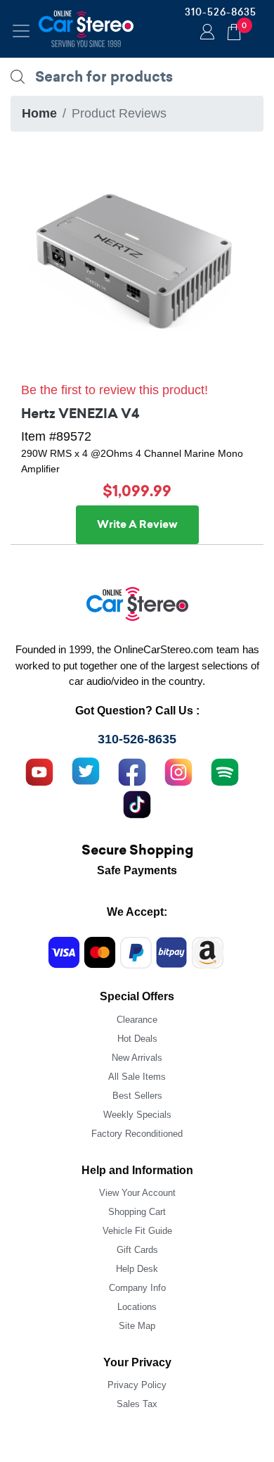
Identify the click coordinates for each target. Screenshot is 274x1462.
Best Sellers (137, 1095)
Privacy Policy (137, 1385)
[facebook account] (132, 771)
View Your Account (137, 1192)
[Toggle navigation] (21, 31)
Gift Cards (137, 1249)
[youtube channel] (39, 771)
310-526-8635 (220, 12)
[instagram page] (178, 771)
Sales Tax (137, 1404)
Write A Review (137, 524)
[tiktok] (137, 803)
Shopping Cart (137, 1211)
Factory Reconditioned (137, 1133)
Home (39, 113)
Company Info (137, 1288)
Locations (137, 1307)
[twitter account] (86, 771)
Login (205, 33)
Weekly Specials (137, 1114)
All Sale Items (137, 1076)
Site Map (137, 1326)
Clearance (137, 1019)
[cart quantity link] (234, 30)
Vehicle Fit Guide (137, 1230)
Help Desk (137, 1269)
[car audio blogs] (225, 771)
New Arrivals (137, 1057)
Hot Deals (137, 1038)
